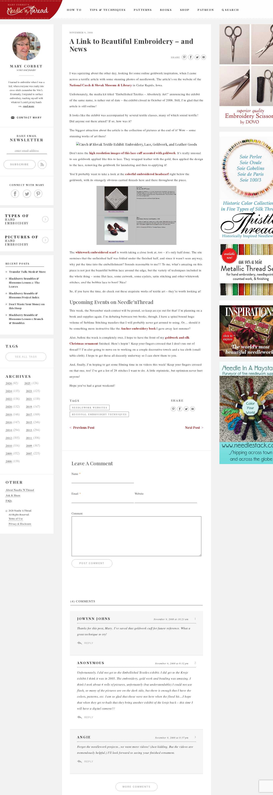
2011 (29, 437)
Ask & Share (13, 495)
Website (139, 493)
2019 (29, 406)
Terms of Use (16, 518)
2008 (9, 453)
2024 (9, 391)
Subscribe (19, 164)
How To (74, 9)
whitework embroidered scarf (96, 252)
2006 (9, 461)
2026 (9, 383)
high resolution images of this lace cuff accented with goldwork (132, 153)
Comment (77, 513)
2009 (29, 445)
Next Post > (194, 427)
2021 (29, 398)
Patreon (206, 9)
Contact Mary (29, 117)
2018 (9, 414)
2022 (9, 398)
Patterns (143, 9)
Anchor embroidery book (138, 328)
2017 (29, 414)
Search (232, 9)
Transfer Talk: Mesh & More (27, 271)
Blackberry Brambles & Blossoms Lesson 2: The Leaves (24, 282)
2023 (29, 391)
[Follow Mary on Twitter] (27, 194)
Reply (88, 643)
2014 (9, 430)
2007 (29, 453)
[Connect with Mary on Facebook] (15, 194)
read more (28, 106)
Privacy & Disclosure (20, 523)
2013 (29, 430)
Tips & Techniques (108, 9)
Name (75, 474)
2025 (28, 383)
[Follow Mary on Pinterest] (38, 194)
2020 (9, 406)
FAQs (9, 500)
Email (75, 493)
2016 (9, 422)
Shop (185, 9)
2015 (29, 422)
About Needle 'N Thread (20, 490)
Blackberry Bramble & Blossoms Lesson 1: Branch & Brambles (26, 319)
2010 (9, 445)
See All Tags (26, 356)
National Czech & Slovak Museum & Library (101, 85)
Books (166, 9)
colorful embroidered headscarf (147, 174)
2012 (9, 437)
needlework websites (89, 407)
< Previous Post (82, 427)
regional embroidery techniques (99, 414)
